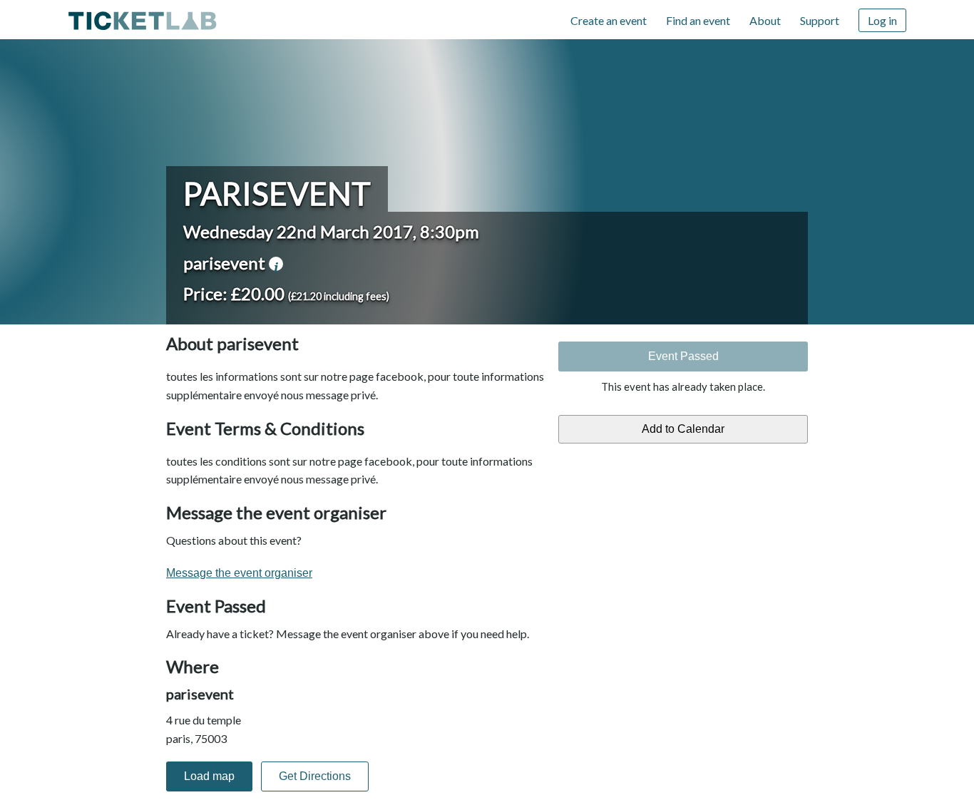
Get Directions (315, 776)
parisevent (277, 193)
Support (819, 20)
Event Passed (683, 356)
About (765, 20)
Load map (209, 776)
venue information (276, 264)
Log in (882, 20)
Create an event (608, 20)
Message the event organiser (239, 573)
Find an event (698, 20)
